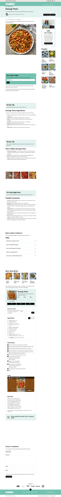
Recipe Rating (8, 451)
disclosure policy (19, 19)
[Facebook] (51, 1)
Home (6, 6)
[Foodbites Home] (10, 4)
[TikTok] (54, 1)
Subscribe (51, 4)
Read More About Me (48, 43)
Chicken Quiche (7, 282)
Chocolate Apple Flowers (52, 60)
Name (7, 466)
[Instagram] (47, 1)
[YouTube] (49, 1)
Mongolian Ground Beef (32, 282)
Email (7, 470)
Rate (21, 303)
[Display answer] (35, 241)
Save (8, 82)
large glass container (13, 235)
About (44, 4)
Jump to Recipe (46, 14)
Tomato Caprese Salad (52, 86)
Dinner (11, 6)
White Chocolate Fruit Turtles (51, 73)
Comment (8, 454)
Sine (10, 14)
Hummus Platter (44, 73)
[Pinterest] (53, 1)
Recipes (47, 4)
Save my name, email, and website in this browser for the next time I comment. (20, 474)
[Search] (54, 5)
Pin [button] (11, 303)
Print (30, 303)
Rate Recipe (53, 14)
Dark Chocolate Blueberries (44, 60)
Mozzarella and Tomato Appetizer (44, 86)
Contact (32, 492)
